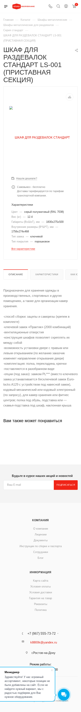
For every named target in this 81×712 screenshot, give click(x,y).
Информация (40, 572)
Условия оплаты (40, 586)
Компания (40, 520)
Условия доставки (40, 592)
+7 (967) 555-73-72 (41, 633)
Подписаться (65, 485)
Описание (16, 274)
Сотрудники (40, 552)
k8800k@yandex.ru (43, 642)
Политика (41, 609)
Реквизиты (40, 604)
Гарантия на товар (40, 598)
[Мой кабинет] (66, 6)
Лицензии (41, 534)
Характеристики (46, 274)
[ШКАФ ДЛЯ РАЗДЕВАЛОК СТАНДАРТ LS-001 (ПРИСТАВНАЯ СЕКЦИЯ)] (40, 137)
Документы (41, 540)
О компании (40, 528)
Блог (41, 557)
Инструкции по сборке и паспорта (41, 546)
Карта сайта (40, 580)
